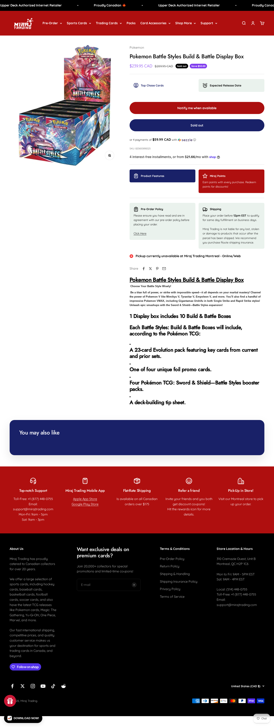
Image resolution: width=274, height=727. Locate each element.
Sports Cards (77, 23)
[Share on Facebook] (143, 268)
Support (207, 23)
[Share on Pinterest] (157, 268)
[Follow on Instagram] (33, 686)
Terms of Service (172, 597)
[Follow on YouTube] (43, 686)
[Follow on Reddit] (63, 686)
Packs (131, 23)
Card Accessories (153, 23)
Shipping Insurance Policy (178, 581)
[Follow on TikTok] (53, 686)
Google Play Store (85, 504)
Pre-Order (50, 23)
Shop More (183, 23)
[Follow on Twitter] (22, 686)
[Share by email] (164, 268)
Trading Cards (107, 23)
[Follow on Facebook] (12, 686)
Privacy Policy (170, 589)
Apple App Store (85, 499)
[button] (197, 140)
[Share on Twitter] (150, 268)
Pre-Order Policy (172, 559)
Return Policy (169, 566)
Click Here (140, 233)
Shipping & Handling (175, 574)
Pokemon (137, 47)
